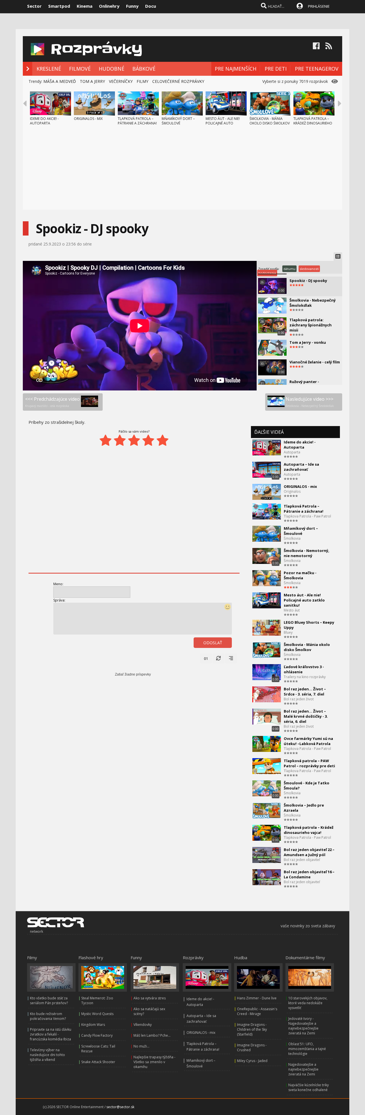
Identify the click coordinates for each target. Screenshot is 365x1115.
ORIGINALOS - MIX (88, 118)
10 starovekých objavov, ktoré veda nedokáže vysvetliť (307, 1003)
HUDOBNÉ (111, 68)
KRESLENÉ (48, 68)
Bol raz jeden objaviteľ (302, 859)
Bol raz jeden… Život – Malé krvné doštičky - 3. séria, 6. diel (306, 716)
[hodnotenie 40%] (120, 440)
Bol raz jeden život (299, 699)
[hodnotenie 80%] (148, 440)
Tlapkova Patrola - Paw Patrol (307, 516)
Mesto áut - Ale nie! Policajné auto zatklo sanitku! (304, 600)
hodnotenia (267, 273)
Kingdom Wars (93, 1024)
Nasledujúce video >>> (310, 402)
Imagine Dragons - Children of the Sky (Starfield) (252, 1029)
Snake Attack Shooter (98, 1061)
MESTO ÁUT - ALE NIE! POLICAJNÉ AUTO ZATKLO (223, 123)
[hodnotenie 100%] (162, 440)
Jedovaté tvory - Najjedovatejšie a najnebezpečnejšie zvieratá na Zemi (303, 1026)
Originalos (292, 491)
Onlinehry (109, 6)
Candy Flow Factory (97, 1035)
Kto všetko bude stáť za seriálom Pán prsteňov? (49, 1000)
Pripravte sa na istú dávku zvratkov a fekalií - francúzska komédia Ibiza (50, 1034)
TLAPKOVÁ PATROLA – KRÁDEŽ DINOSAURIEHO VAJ (312, 123)
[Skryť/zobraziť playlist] (338, 256)
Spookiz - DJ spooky (308, 280)
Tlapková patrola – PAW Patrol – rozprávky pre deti (309, 763)
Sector (34, 6)
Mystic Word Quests (97, 1013)
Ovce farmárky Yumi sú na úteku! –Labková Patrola (308, 741)
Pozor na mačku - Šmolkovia (300, 575)
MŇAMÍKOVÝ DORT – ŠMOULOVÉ (178, 121)
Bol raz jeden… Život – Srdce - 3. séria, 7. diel (305, 691)
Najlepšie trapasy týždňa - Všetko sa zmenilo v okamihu (154, 1062)
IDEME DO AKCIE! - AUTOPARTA (44, 121)
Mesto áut (292, 610)
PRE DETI (276, 68)
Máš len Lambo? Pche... (152, 1035)
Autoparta (292, 452)
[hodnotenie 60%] (134, 440)
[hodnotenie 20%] (105, 440)
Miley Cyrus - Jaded (252, 1060)
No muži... (141, 1046)
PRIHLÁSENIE (319, 6)
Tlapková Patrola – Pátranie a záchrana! (303, 509)
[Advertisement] (182, 170)
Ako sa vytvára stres (149, 998)
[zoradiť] (231, 658)
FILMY (142, 81)
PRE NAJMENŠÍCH (235, 68)
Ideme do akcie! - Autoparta (300, 444)
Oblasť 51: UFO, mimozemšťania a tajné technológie (307, 1049)
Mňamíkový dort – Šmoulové (301, 531)
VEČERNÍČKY (121, 81)
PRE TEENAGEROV (316, 68)
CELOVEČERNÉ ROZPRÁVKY (178, 81)
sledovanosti (309, 269)
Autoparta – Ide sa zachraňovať (301, 467)
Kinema (84, 6)
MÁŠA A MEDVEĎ (59, 81)
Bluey (288, 632)
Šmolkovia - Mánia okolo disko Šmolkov (307, 647)
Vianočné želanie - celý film (314, 362)
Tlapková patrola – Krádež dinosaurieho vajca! (308, 830)
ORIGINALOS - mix (300, 486)
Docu (150, 6)
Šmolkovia (292, 538)
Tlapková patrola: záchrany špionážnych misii (310, 325)
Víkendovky (142, 1024)
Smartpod (59, 6)
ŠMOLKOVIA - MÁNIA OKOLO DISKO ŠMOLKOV (270, 121)
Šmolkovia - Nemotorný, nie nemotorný (306, 553)
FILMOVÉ (80, 68)
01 (206, 658)
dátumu (289, 269)
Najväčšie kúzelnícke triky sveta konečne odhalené (308, 1087)
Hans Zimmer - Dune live (257, 998)
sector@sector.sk (120, 1106)
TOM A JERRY (92, 81)
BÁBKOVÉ (143, 68)
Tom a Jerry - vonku (307, 342)
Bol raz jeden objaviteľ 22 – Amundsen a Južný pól (309, 852)
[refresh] (218, 658)
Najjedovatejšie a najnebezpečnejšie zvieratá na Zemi (303, 1069)
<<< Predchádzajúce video (52, 402)
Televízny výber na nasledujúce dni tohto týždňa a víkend (47, 1055)
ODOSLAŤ (212, 642)
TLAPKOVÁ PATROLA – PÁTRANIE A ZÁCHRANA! (137, 121)
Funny (132, 6)
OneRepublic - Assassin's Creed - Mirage (257, 1011)
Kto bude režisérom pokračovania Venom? (48, 1016)
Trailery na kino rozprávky (305, 676)
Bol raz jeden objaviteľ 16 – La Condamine (309, 874)
